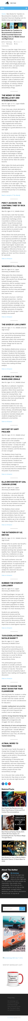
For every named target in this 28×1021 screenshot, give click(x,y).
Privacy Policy (11, 998)
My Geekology (7, 42)
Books (10, 44)
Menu (2, 8)
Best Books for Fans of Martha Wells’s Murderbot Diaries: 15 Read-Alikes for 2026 (13, 859)
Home (3, 14)
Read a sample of (11, 195)
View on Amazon (7, 258)
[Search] (22, 908)
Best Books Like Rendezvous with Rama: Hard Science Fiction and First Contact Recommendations (13, 810)
